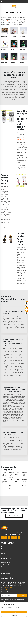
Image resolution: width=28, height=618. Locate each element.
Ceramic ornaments (5, 486)
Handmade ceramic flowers (11, 481)
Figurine (3, 568)
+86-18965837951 (7, 587)
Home (2, 546)
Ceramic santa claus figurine (11, 475)
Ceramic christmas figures (4, 481)
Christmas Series (5, 562)
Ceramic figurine (24, 480)
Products (3, 549)
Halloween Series (5, 564)
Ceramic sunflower (17, 473)
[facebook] (15, 537)
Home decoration (5, 571)
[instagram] (5, 537)
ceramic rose (20, 139)
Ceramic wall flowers (4, 474)
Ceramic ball (17, 480)
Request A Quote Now (14, 515)
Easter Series (4, 566)
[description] (4, 528)
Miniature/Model (5, 573)
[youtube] (9, 537)
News (2, 551)
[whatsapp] (19, 537)
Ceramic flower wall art (24, 474)
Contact (3, 553)
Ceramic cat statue (17, 486)
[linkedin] (12, 537)
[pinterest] (2, 537)
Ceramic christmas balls (11, 487)
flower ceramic (11, 21)
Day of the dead (24, 486)
